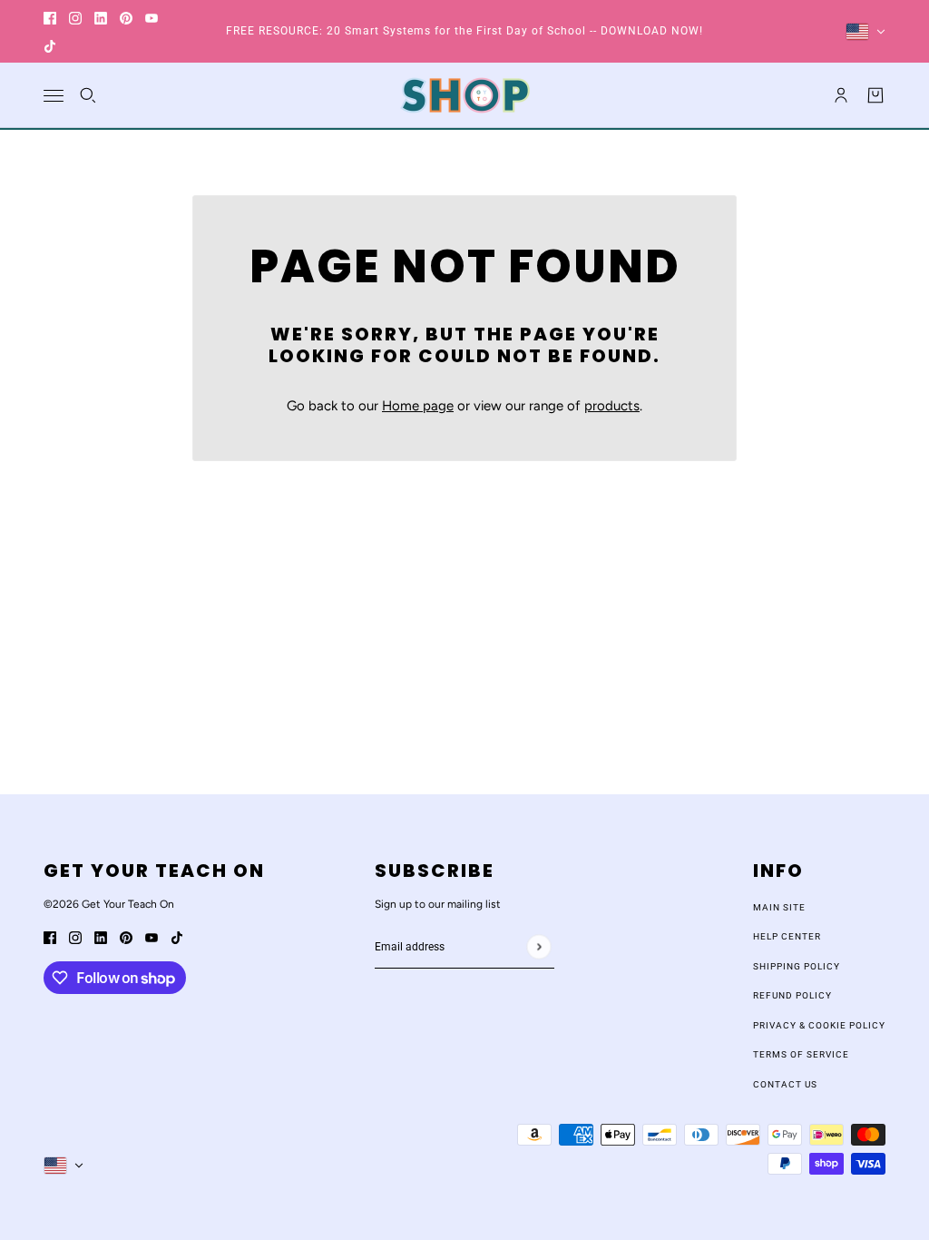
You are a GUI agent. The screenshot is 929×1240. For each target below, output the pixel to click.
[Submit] (538, 946)
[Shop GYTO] (465, 95)
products (612, 406)
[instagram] (75, 17)
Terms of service (801, 1054)
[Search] (88, 95)
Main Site (779, 907)
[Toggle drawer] (54, 96)
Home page (418, 406)
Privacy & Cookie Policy (819, 1025)
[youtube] (151, 17)
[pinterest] (126, 17)
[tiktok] (50, 46)
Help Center (787, 936)
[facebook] (50, 17)
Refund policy (792, 995)
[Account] (841, 95)
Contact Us (785, 1084)
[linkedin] (100, 17)
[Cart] (875, 95)
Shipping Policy (796, 966)
